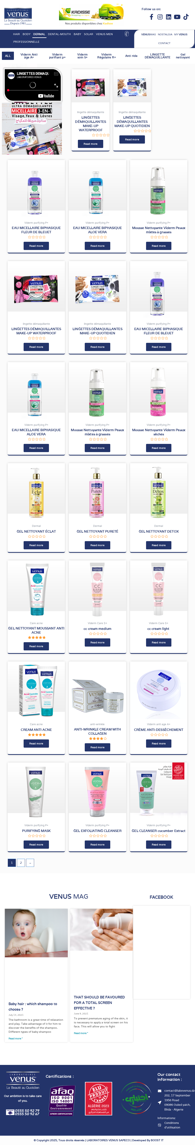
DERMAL (39, 34)
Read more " (16, 1038)
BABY (77, 34)
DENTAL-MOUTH (59, 34)
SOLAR (88, 34)
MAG (148, 34)
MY (180, 34)
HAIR (16, 34)
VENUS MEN (104, 34)
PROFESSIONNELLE (26, 41)
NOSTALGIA (165, 34)
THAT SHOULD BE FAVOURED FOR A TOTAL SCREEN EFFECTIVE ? (99, 1002)
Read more (91, 143)
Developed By (148, 1140)
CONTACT (164, 43)
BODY (26, 34)
